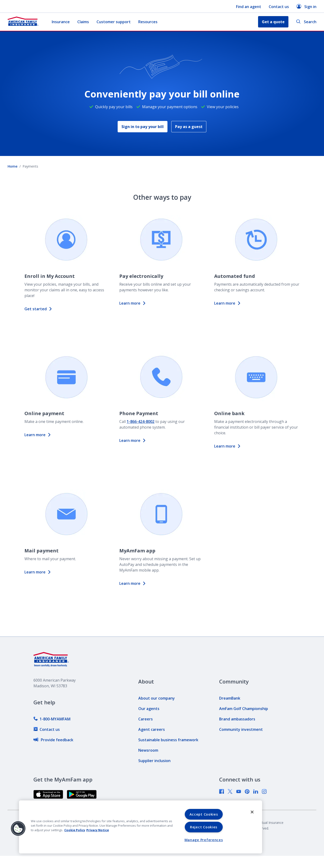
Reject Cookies (203, 827)
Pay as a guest (189, 126)
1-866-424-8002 (140, 421)
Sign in (310, 6)
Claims (83, 21)
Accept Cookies (204, 814)
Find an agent (248, 6)
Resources (147, 21)
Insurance (61, 21)
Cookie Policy (74, 830)
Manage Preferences (204, 840)
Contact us (279, 6)
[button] (18, 828)
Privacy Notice (97, 830)
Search (310, 21)
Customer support (114, 21)
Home (13, 166)
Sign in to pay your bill (142, 126)
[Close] (252, 812)
